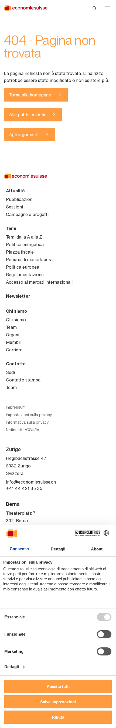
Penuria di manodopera (29, 259)
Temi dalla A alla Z (24, 237)
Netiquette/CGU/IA (22, 430)
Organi (12, 334)
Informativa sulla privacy (27, 422)
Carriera (14, 350)
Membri (13, 342)
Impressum (16, 407)
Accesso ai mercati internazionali (39, 282)
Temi (11, 228)
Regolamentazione (25, 274)
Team (11, 327)
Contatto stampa (23, 380)
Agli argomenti (23, 134)
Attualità (15, 191)
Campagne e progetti (27, 214)
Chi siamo (16, 311)
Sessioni (14, 207)
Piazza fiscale (20, 252)
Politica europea (22, 267)
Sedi (10, 372)
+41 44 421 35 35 (24, 488)
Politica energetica (25, 244)
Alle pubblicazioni (27, 114)
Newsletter (18, 296)
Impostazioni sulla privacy (29, 414)
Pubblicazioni (19, 199)
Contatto (16, 364)
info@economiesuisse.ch (31, 482)
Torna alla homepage (30, 95)
